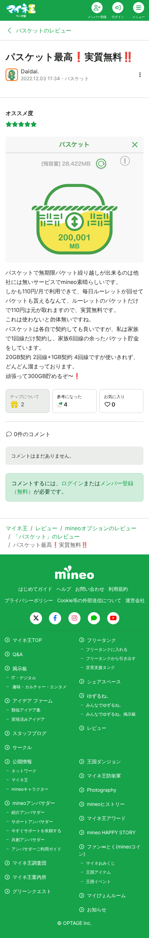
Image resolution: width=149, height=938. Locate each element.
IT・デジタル (23, 677)
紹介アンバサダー (28, 812)
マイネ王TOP (27, 640)
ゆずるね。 (99, 696)
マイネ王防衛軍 (104, 776)
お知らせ (96, 909)
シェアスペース (104, 681)
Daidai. (30, 71)
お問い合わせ (89, 589)
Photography (101, 790)
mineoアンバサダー (33, 803)
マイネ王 (19, 779)
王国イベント (98, 881)
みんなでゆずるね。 (104, 705)
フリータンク (101, 640)
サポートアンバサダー (32, 821)
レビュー (96, 728)
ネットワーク (23, 770)
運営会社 (135, 600)
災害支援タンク (100, 667)
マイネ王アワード (106, 818)
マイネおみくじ (100, 863)
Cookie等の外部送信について (89, 600)
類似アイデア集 (26, 709)
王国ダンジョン (104, 761)
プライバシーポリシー (29, 600)
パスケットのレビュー (42, 30)
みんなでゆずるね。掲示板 (111, 714)
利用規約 (118, 589)
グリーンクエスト (31, 891)
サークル (22, 747)
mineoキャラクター (30, 789)
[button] (140, 74)
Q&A (17, 654)
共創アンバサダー (28, 839)
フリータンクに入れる (107, 649)
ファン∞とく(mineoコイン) (110, 850)
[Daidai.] (12, 74)
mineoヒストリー (106, 804)
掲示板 (19, 668)
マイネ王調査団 (29, 863)
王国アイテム (98, 872)
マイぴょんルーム (106, 895)
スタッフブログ (29, 733)
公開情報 (22, 761)
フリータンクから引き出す (111, 658)
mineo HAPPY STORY (111, 832)
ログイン (72, 483)
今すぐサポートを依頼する (36, 830)
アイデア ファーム (32, 701)
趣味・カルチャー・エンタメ (39, 686)
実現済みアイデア (28, 719)
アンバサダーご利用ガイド (36, 849)
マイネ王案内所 (29, 877)
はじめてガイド (35, 589)
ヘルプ (63, 589)
